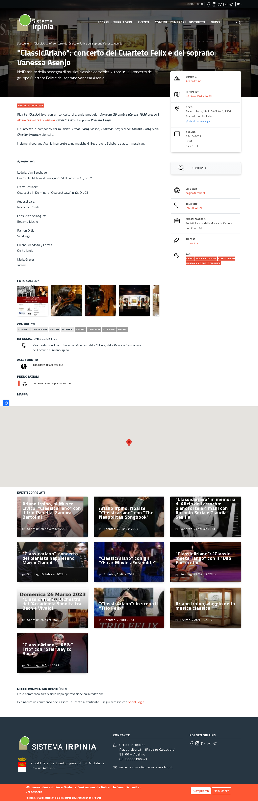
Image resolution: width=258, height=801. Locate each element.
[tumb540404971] (134, 300)
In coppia (67, 329)
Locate (6, 403)
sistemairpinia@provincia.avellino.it (146, 767)
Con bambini (40, 329)
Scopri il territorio (115, 22)
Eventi (143, 22)
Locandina (192, 243)
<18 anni (80, 329)
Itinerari (178, 22)
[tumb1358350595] (100, 300)
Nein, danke (221, 790)
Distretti (197, 22)
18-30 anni (94, 329)
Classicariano (226, 258)
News (215, 22)
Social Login (195, 4)
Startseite (23, 43)
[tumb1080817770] (32, 300)
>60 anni (122, 329)
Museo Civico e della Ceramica (203, 263)
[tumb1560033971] (66, 300)
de (238, 4)
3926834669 (194, 208)
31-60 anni (108, 329)
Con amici (23, 329)
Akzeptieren (201, 790)
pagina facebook (196, 193)
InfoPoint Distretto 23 (199, 96)
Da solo (54, 329)
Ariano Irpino (193, 81)
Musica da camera (206, 258)
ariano (190, 258)
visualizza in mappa (199, 121)
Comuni (161, 22)
